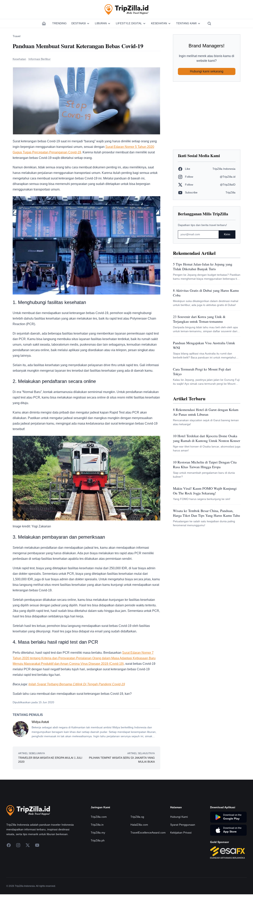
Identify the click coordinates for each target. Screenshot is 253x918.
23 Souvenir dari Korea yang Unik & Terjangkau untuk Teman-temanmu (199, 319)
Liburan (101, 23)
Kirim (227, 234)
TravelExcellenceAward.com (148, 856)
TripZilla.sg (137, 840)
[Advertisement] (206, 115)
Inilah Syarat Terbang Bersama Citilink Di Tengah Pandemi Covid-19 (76, 684)
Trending (59, 23)
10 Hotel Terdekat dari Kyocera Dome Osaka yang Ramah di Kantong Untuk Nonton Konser (206, 438)
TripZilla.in (97, 848)
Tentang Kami (186, 23)
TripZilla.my (98, 856)
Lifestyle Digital (129, 23)
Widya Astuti (40, 722)
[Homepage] (43, 23)
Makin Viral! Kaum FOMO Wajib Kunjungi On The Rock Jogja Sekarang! (205, 490)
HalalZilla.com (139, 848)
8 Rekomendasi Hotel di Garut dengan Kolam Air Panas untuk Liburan (205, 412)
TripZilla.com (99, 840)
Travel (16, 36)
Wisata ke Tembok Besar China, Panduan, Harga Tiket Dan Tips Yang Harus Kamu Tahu (206, 513)
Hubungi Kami (179, 840)
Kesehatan (159, 23)
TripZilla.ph (98, 864)
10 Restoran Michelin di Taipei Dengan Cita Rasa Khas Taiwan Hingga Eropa (205, 464)
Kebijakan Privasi (181, 856)
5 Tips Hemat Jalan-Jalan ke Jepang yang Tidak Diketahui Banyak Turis (202, 266)
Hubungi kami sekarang (206, 71)
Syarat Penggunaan (182, 848)
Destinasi (78, 23)
